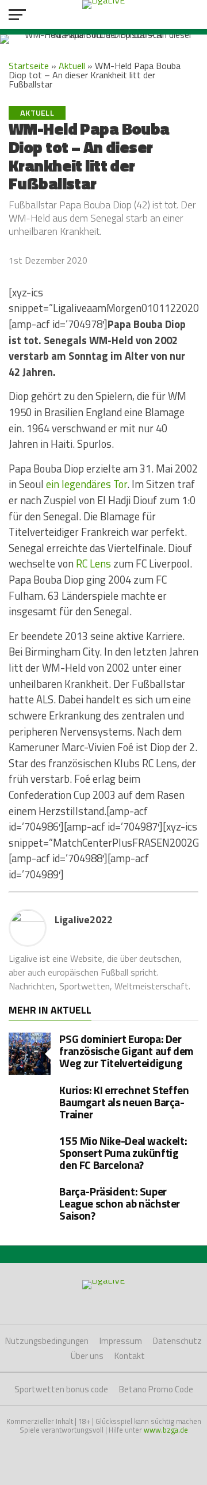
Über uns (87, 1355)
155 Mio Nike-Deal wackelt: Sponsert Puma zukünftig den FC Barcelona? (123, 1152)
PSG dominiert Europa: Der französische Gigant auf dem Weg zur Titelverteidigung (126, 1050)
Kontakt (129, 1355)
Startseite (29, 66)
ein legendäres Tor (86, 484)
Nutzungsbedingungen (47, 1340)
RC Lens (93, 563)
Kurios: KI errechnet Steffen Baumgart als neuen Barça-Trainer (124, 1102)
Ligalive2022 (84, 919)
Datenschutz (177, 1340)
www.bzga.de (166, 1430)
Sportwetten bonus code (61, 1389)
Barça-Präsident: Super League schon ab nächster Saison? (119, 1203)
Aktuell (72, 66)
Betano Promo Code (156, 1389)
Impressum (120, 1340)
